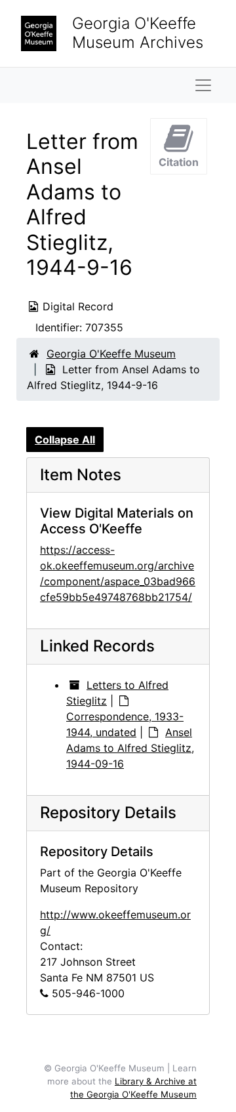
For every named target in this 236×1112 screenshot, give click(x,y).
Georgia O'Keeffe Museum (111, 353)
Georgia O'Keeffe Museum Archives (137, 33)
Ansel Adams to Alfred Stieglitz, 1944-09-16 (130, 748)
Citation (179, 162)
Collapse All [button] (65, 439)
